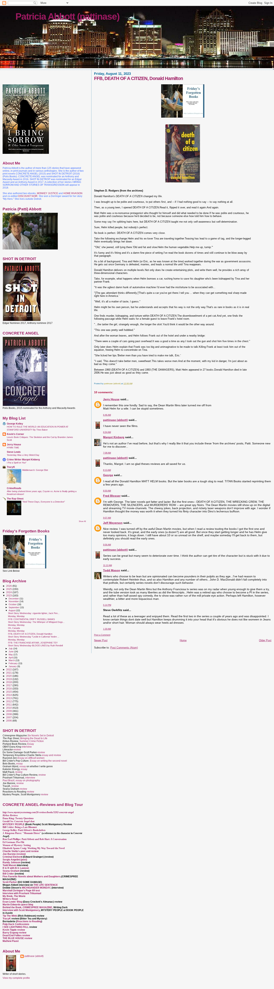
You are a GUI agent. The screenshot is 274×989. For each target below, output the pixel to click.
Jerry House (111, 399)
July (11, 648)
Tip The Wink (10, 915)
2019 (9, 679)
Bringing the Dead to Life (33, 738)
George (108, 475)
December (14, 598)
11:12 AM (107, 565)
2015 (9, 691)
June (11, 651)
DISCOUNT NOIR (28, 196)
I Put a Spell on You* (16, 462)
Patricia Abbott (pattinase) (67, 16)
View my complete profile (16, 978)
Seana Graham (11, 870)
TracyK (11, 467)
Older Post (265, 640)
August (12, 610)
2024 (9, 592)
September (14, 607)
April (11, 657)
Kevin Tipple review (14, 929)
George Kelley (15, 423)
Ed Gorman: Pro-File (13, 842)
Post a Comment (102, 635)
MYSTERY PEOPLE (14, 824)
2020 (9, 676)
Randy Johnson (11, 862)
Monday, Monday (16, 616)
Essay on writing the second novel (48, 760)
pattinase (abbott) (115, 420)
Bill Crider (9, 873)
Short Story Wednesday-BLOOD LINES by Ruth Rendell (35, 645)
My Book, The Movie (14, 896)
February (13, 663)
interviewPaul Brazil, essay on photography (21, 779)
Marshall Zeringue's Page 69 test (21, 890)
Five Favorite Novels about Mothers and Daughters (32, 876)
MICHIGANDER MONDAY (36, 887)
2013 (9, 698)
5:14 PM (107, 605)
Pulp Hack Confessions (16, 924)
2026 (9, 586)
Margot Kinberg (113, 437)
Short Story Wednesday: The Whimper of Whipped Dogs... (36, 622)
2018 (9, 682)
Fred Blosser (112, 495)
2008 (9, 714)
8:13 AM (107, 470)
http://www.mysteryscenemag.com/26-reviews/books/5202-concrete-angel (38, 812)
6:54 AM (107, 432)
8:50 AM (107, 490)
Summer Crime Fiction (31, 741)
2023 (9, 595)
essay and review (51, 755)
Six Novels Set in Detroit (40, 735)
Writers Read (10, 899)
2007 (9, 717)
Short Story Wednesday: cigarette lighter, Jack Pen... (33, 613)
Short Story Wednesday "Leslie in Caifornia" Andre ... (33, 636)
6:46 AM (107, 415)
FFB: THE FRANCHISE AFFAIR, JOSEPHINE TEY (33, 642)
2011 (9, 704)
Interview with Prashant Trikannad (22, 893)
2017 (9, 685)
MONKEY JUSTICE (47, 193)
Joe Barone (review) (14, 854)
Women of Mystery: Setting (17, 845)
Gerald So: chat (19, 821)
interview (27, 746)
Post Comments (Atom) (124, 647)
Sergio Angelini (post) (15, 859)
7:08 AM (107, 453)
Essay (30, 744)
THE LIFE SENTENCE (45, 885)
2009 (9, 711)
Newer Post (101, 640)
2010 (9, 707)
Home (183, 640)
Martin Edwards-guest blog (18, 904)
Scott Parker (10, 882)
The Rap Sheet (15, 498)
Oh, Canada (14, 628)
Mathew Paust (11, 941)
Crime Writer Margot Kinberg (23, 459)
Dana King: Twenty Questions (18, 818)
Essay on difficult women (31, 758)
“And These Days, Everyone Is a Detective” (43, 502)
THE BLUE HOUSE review (17, 938)
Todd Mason (111, 570)
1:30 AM (107, 629)
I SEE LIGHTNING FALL (16, 927)
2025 (9, 589)
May (11, 654)
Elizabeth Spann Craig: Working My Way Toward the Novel (34, 848)
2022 (9, 669)
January (13, 666)
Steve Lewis (14, 452)
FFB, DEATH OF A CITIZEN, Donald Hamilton (30, 634)
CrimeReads (14, 488)
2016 (9, 688)
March (12, 660)
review (17, 749)
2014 (9, 695)
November (14, 601)
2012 (9, 701)
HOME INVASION (72, 193)
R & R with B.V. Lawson (16, 868)
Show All (82, 521)
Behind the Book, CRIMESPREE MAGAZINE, (28, 907)
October (13, 604)
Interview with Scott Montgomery (21, 910)
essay (19, 763)
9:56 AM (107, 544)
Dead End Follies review (16, 935)
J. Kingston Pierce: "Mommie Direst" (22, 833)
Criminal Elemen (12, 856)
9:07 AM (107, 518)
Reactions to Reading (29, 921)
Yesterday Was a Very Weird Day (23, 455)
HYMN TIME (13, 447)
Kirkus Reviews (10, 815)
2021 (9, 672)
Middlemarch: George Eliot (35, 470)
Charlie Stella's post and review (21, 851)
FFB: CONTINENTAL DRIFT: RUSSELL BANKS (31, 619)
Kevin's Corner (15, 434)
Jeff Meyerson (113, 522)
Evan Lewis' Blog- (13, 901)
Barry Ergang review (14, 932)
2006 (9, 720)
